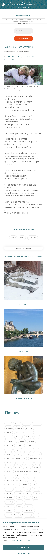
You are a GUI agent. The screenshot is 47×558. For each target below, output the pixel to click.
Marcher (19, 493)
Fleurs (8, 467)
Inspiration (37, 19)
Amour (13, 238)
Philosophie (26, 515)
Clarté (28, 437)
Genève (17, 467)
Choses (18, 437)
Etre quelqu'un (20, 458)
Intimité (31, 480)
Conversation (10, 441)
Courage (31, 441)
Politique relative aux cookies (21, 540)
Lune (18, 489)
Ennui (27, 454)
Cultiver (28, 445)
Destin (8, 450)
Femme (29, 463)
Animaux (37, 424)
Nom (35, 497)
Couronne (9, 445)
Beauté (8, 432)
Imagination (10, 480)
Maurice (35, 57)
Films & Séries (13, 57)
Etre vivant (32, 238)
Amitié (17, 424)
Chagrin (29, 432)
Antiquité (9, 428)
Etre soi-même (35, 458)
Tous (8, 19)
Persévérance (28, 510)
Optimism (9, 506)
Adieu (8, 424)
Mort (19, 497)
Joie (16, 484)
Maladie (8, 493)
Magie (27, 489)
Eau (36, 450)
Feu (37, 463)
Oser (19, 506)
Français (14, 19)
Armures (29, 428)
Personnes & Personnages (13, 60)
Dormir (27, 450)
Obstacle (29, 502)
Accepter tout (23, 547)
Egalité (8, 454)
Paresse (8, 510)
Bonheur (19, 432)
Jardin (8, 484)
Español (28, 19)
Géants (36, 467)
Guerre (27, 467)
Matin (28, 493)
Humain (35, 471)
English (21, 19)
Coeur (36, 437)
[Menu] (44, 4)
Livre (33, 484)
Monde (37, 493)
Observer (19, 502)
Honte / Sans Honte (21, 471)
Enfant (18, 454)
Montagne (9, 497)
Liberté (25, 484)
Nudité (8, 502)
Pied (36, 515)
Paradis (28, 506)
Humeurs (9, 476)
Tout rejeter (23, 554)
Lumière (9, 489)
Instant (21, 480)
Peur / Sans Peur (11, 515)
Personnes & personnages (23, 22)
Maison (36, 489)
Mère (27, 497)
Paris (17, 510)
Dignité (17, 450)
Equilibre (37, 454)
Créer (19, 445)
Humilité (20, 476)
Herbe (8, 471)
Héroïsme (31, 476)
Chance (8, 437)
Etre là (8, 458)
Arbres (19, 428)
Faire (20, 463)
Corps (22, 238)
